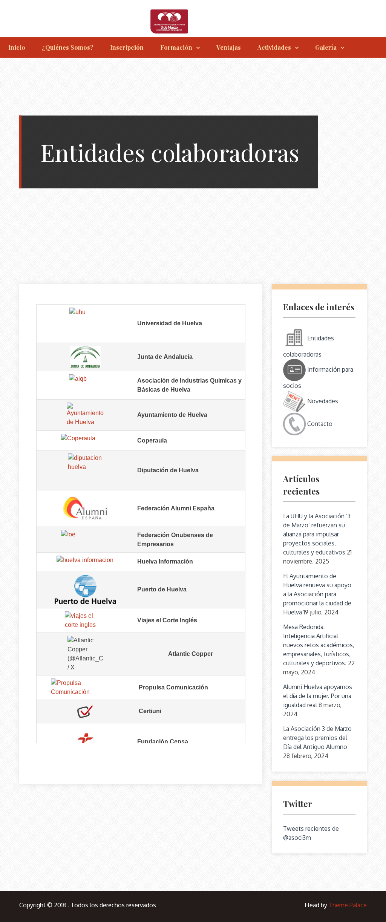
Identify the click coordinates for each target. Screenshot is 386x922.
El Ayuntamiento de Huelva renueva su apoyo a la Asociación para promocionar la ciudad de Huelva (317, 594)
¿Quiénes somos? (67, 47)
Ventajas (228, 47)
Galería (326, 47)
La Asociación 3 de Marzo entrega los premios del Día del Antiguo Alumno (317, 737)
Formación (176, 47)
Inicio (16, 47)
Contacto (319, 423)
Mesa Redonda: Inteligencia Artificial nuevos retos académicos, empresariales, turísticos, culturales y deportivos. (318, 645)
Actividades (274, 47)
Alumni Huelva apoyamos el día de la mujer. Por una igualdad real (317, 696)
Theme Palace (348, 905)
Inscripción (127, 47)
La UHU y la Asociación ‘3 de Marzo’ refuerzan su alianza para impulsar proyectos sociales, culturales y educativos (317, 534)
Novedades (322, 401)
